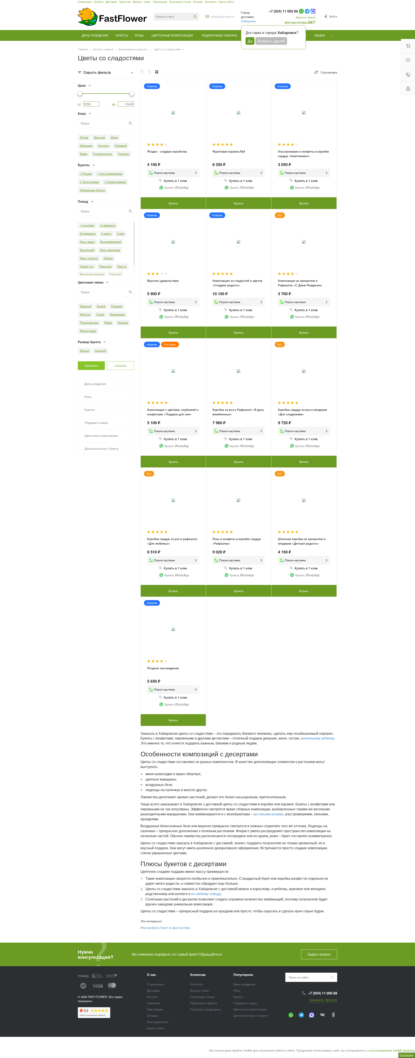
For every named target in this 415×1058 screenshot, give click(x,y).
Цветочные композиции (250, 1009)
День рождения (244, 984)
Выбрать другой (271, 40)
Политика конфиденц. (205, 1009)
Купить (304, 203)
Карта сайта (155, 1028)
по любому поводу (206, 893)
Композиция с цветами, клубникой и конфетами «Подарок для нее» (172, 411)
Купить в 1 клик (175, 180)
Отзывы (152, 1015)
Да (250, 40)
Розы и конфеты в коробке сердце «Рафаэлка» (236, 541)
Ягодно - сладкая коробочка (167, 151)
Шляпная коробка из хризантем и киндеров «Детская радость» (302, 541)
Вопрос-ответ (199, 990)
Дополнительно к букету (250, 1015)
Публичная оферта (203, 1003)
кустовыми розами (268, 813)
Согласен (406, 1055)
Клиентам (198, 974)
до (113, 103)
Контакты (196, 984)
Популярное (243, 974)
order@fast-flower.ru (223, 16)
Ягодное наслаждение (163, 668)
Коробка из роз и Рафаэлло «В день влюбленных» (238, 411)
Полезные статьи (202, 996)
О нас (151, 974)
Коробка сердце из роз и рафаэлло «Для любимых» (172, 541)
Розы (236, 990)
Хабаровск (248, 21)
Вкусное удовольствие (163, 280)
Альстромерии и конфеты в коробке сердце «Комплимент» (303, 153)
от (79, 103)
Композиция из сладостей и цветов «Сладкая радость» (237, 282)
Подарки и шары (245, 1003)
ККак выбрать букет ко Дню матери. (165, 927)
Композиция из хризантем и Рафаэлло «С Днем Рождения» (300, 282)
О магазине (155, 984)
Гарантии (153, 1003)
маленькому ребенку (317, 738)
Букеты (238, 996)
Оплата (152, 996)
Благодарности (157, 1022)
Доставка (153, 990)
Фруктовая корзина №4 (228, 151)
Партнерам (155, 1009)
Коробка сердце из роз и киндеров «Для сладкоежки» (302, 411)
